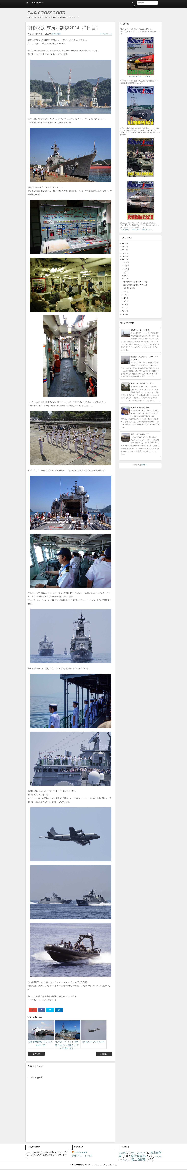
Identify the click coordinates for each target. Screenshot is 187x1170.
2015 (124, 256)
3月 (125, 301)
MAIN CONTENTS (37, 3)
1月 (125, 307)
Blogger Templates (110, 1165)
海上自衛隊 (56, 34)
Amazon (147, 76)
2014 (124, 259)
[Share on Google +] (33, 1010)
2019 (124, 244)
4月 (125, 298)
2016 (124, 253)
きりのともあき (81, 1152)
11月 (125, 266)
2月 (125, 304)
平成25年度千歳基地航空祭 (140, 407)
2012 (124, 314)
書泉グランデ (147, 229)
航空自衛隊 (139, 1156)
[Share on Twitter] (50, 1010)
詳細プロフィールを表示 (82, 1156)
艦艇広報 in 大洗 (129, 288)
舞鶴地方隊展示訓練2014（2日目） (135, 282)
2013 (124, 311)
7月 (125, 278)
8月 (125, 275)
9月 (125, 272)
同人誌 (125, 1160)
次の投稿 (36, 1054)
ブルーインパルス (138, 1153)
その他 (122, 1153)
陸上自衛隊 (139, 1159)
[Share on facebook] (41, 1010)
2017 (124, 250)
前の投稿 (103, 1054)
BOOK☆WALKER (135, 76)
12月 (125, 263)
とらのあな (125, 229)
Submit (134, 6)
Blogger (144, 465)
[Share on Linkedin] (59, 1010)
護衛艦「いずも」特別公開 (140, 330)
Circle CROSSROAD (46, 12)
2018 (124, 247)
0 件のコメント (106, 34)
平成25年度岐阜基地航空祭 (140, 434)
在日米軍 (158, 1156)
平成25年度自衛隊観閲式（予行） (142, 383)
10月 (125, 269)
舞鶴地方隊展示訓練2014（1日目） (135, 285)
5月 (125, 295)
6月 (125, 292)
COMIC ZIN (135, 229)
